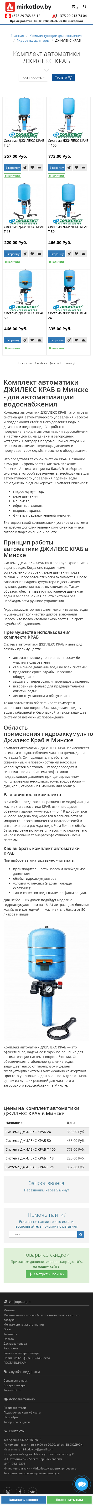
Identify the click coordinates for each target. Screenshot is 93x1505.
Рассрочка (11, 1348)
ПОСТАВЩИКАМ (15, 1363)
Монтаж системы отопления (24, 1324)
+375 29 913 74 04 (72, 15)
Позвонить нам (69, 1499)
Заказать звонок (23, 1499)
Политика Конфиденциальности (27, 1358)
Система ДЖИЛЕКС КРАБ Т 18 (29, 1158)
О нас (7, 1329)
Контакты (10, 1334)
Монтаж (9, 1310)
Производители (15, 1408)
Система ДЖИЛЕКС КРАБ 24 (28, 1131)
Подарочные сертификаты (22, 1412)
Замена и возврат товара (21, 1353)
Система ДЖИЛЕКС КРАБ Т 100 (30, 1149)
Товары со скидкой (17, 1422)
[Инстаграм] (9, 1490)
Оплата (9, 1339)
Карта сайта (12, 1390)
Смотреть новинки (49, 1274)
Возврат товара (15, 1385)
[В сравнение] (39, 167)
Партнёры (11, 1417)
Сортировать (31, 78)
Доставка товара (15, 1344)
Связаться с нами (16, 1380)
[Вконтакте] (33, 1490)
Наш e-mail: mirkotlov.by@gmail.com (28, 1449)
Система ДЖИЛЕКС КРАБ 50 (28, 1140)
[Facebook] (21, 1490)
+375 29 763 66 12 (26, 15)
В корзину (12, 168)
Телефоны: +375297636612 (22, 1440)
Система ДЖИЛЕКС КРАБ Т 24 (29, 1167)
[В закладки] (32, 167)
